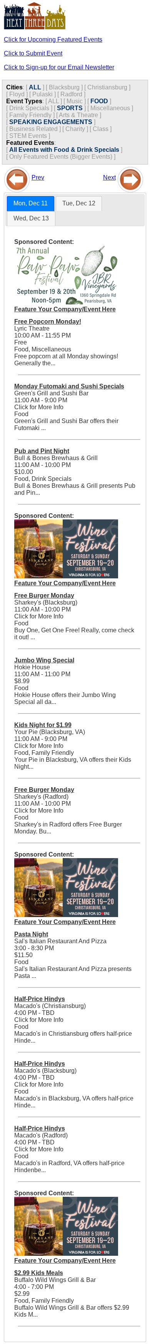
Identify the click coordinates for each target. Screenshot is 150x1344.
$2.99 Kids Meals (38, 1273)
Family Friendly (30, 115)
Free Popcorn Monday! (47, 321)
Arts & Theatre (78, 115)
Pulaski (42, 94)
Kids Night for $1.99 (43, 725)
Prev (38, 177)
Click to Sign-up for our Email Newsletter (59, 67)
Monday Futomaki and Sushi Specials (69, 386)
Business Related (33, 129)
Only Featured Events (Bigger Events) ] (62, 156)
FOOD (99, 101)
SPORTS (70, 108)
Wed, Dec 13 (31, 218)
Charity (75, 129)
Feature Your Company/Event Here (65, 309)
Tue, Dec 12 (78, 203)
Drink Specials (29, 108)
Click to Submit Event (33, 53)
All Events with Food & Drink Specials (64, 149)
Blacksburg (64, 87)
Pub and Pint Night (41, 451)
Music (75, 101)
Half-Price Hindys (39, 999)
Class (100, 129)
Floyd (17, 94)
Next (109, 177)
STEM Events (28, 136)
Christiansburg (107, 87)
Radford (71, 94)
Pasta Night (31, 934)
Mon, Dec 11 (30, 203)
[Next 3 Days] (130, 177)
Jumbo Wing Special (44, 660)
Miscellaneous (110, 108)
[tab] (30, 203)
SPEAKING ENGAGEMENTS (50, 122)
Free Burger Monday (44, 595)
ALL (35, 87)
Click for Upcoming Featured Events (53, 39)
